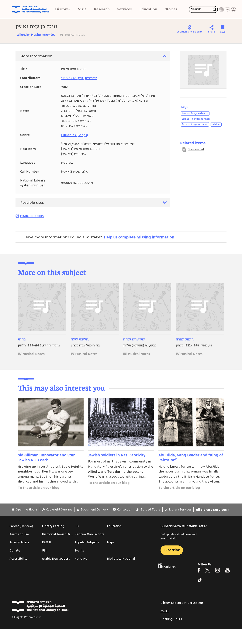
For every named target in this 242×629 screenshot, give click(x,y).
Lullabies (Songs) (74, 134)
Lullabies (216, 124)
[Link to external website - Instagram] (217, 570)
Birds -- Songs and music (195, 124)
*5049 (165, 611)
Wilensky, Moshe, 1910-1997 (36, 35)
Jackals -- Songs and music (196, 119)
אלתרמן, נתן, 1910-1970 (79, 78)
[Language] (221, 9)
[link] (24, 509)
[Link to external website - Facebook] (199, 570)
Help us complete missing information (139, 237)
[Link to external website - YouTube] (227, 570)
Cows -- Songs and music (195, 113)
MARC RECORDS (32, 216)
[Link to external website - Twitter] (207, 570)
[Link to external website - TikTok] (200, 580)
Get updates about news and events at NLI (179, 536)
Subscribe (172, 550)
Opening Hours (171, 619)
